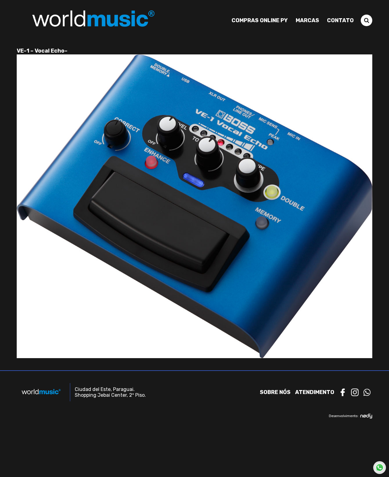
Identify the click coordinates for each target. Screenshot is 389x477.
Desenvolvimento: (344, 416)
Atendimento (314, 392)
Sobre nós (275, 392)
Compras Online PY (260, 20)
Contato (340, 20)
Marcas (307, 20)
